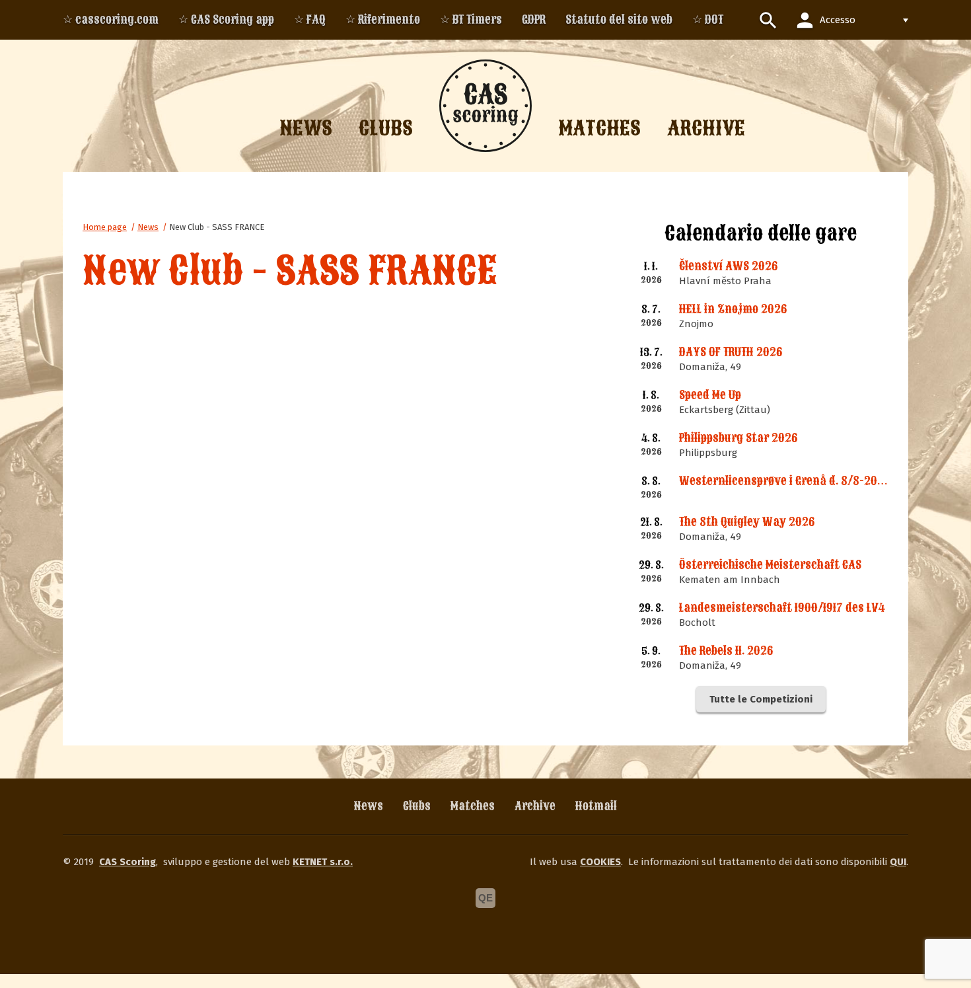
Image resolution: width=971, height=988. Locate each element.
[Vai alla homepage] (485, 105)
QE (485, 897)
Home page (105, 227)
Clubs (417, 806)
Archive (535, 806)
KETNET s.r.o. (323, 862)
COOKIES (600, 862)
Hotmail (596, 806)
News (148, 227)
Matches (472, 806)
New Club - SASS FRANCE (216, 227)
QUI (898, 862)
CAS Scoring (127, 862)
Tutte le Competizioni (760, 699)
